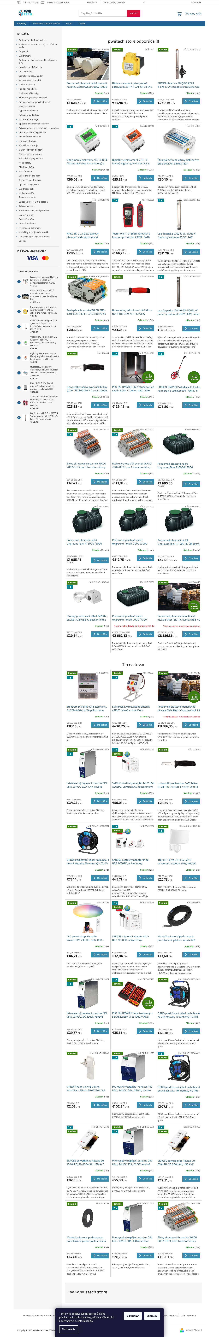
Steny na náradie (27, 106)
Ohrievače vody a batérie (31, 150)
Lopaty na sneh (26, 215)
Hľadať (134, 13)
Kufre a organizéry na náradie (33, 97)
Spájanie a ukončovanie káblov (34, 123)
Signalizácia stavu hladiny (31, 76)
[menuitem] (21, 23)
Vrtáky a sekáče (26, 193)
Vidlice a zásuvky (27, 84)
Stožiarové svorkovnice (30, 154)
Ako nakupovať (171, 1315)
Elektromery (25, 56)
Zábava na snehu (27, 206)
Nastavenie (68, 1329)
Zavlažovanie (25, 171)
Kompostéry (25, 162)
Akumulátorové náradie (30, 136)
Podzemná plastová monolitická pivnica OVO (38, 62)
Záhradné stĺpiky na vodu (31, 158)
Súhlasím (152, 1316)
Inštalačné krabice (28, 141)
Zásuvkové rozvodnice (30, 80)
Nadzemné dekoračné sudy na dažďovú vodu (38, 46)
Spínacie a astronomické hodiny (34, 102)
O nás (182, 1315)
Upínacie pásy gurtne (29, 184)
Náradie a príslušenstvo (30, 67)
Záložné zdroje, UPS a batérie (33, 202)
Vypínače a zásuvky (28, 110)
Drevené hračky (26, 219)
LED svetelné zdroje (28, 119)
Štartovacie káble (27, 197)
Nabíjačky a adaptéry (29, 115)
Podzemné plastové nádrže (32, 40)
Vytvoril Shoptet (194, 1330)
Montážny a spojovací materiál (33, 232)
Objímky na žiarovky (28, 93)
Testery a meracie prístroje (32, 132)
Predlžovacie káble (28, 89)
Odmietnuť (133, 1316)
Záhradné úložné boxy (29, 175)
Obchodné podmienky (114, 2)
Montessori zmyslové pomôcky (34, 210)
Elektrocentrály (26, 189)
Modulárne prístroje (28, 145)
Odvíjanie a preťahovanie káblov (34, 236)
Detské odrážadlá (27, 223)
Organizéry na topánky (30, 180)
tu (91, 1321)
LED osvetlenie (26, 71)
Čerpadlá (23, 51)
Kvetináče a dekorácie (30, 228)
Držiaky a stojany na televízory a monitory (39, 128)
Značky (22, 241)
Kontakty (92, 2)
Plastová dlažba (26, 167)
